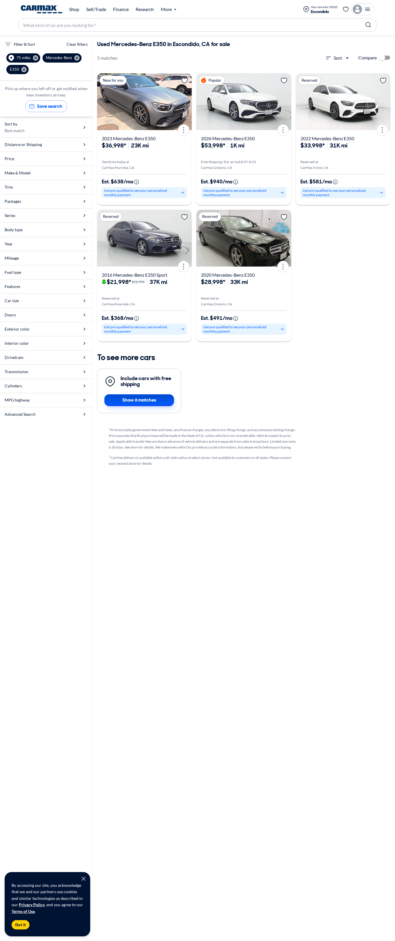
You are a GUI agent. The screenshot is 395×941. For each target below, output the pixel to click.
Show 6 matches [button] (139, 400)
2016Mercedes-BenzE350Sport (134, 275)
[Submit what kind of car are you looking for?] (368, 25)
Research (145, 9)
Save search (49, 106)
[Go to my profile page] (363, 9)
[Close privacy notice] (83, 878)
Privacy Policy (32, 904)
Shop (74, 9)
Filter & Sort (24, 44)
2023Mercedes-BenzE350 (129, 138)
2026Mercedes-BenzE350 (228, 138)
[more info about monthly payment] (136, 182)
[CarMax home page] (41, 9)
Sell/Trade (96, 9)
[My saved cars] (346, 9)
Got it (20, 924)
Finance (121, 9)
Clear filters (77, 44)
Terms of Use (23, 911)
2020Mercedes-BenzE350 (228, 275)
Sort (338, 58)
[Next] (185, 101)
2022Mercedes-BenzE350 (327, 138)
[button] (23, 58)
